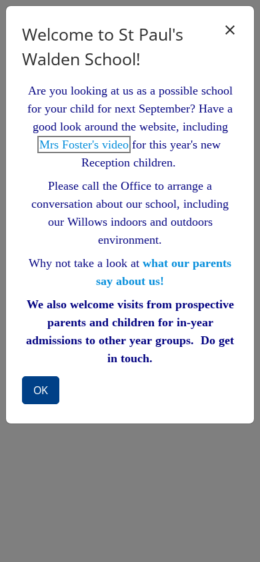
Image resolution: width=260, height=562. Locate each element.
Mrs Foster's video (84, 144)
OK (40, 390)
